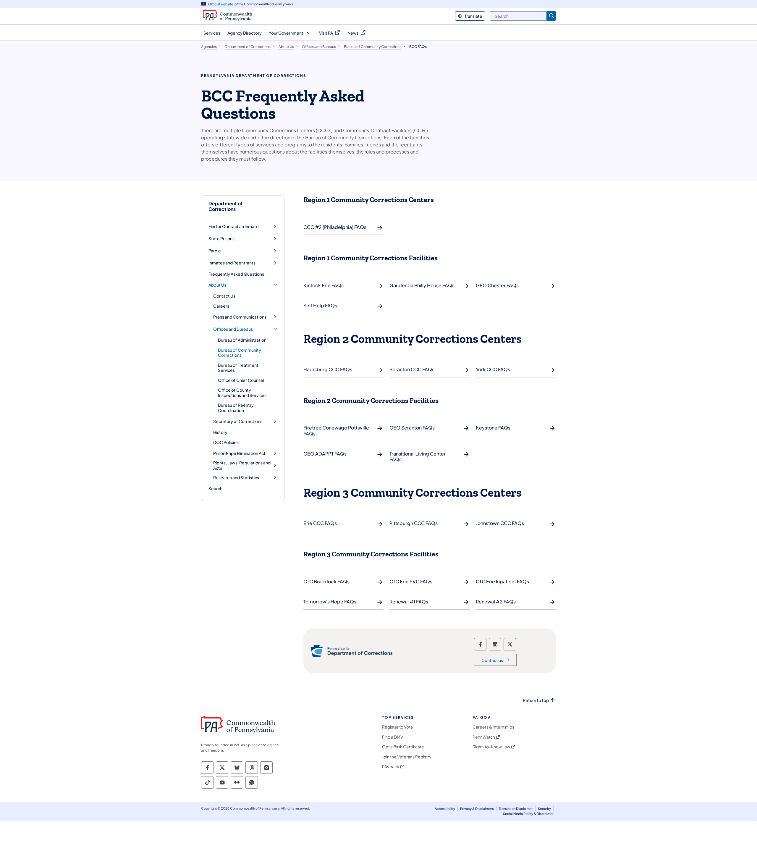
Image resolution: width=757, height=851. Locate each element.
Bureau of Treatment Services (238, 367)
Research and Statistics (236, 477)
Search (215, 488)
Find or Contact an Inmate (233, 226)
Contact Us (224, 295)
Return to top (536, 700)
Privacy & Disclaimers (477, 808)
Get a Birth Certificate (403, 746)
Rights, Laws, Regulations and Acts (242, 465)
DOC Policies (226, 442)
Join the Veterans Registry (406, 756)
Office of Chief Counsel (241, 380)
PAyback (390, 766)
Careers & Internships (493, 726)
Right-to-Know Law (491, 746)
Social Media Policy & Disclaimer (528, 814)
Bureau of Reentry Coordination (236, 407)
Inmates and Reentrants (231, 262)
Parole (214, 250)
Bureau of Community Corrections (239, 352)
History (220, 432)
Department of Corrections (225, 206)
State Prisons (221, 238)
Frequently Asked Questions (236, 274)
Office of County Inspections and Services (242, 392)
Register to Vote (397, 726)
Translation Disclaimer (516, 808)
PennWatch (484, 736)
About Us (217, 285)
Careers (221, 306)
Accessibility (445, 808)
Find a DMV (392, 736)
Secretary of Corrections (237, 421)
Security (544, 808)
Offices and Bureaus (233, 329)
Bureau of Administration (242, 340)
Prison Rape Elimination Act (239, 453)
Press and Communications (239, 316)
